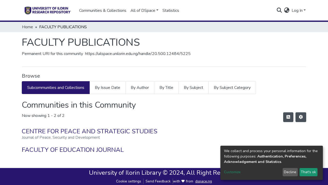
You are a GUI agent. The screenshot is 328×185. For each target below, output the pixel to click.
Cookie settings (128, 181)
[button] (287, 10)
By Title (166, 87)
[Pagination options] (300, 117)
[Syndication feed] (288, 117)
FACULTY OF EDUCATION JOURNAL (73, 150)
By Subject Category (232, 87)
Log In (297, 10)
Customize (232, 172)
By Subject (193, 87)
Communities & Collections (102, 10)
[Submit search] (279, 10)
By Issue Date (107, 87)
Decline (290, 172)
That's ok (308, 172)
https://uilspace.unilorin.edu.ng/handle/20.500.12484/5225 (138, 54)
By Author (140, 87)
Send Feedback (158, 181)
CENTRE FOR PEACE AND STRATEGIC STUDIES (89, 131)
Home (27, 27)
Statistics (170, 10)
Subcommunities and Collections (55, 87)
